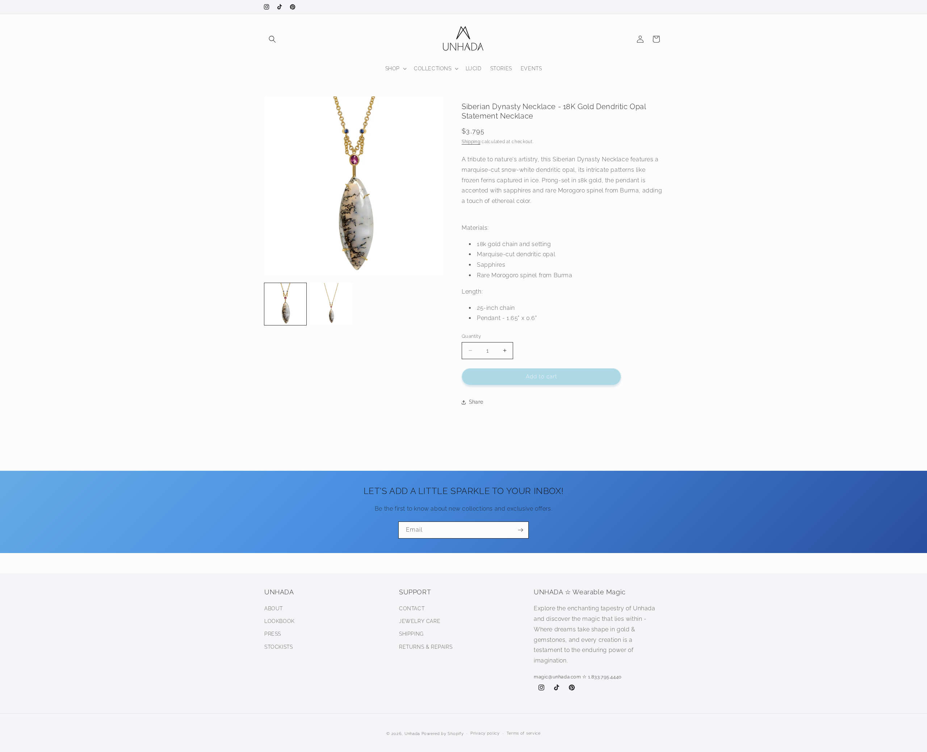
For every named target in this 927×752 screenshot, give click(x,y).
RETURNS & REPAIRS (425, 647)
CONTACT (411, 608)
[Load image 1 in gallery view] (285, 304)
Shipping (471, 141)
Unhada (412, 733)
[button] (272, 39)
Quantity (471, 336)
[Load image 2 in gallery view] (331, 304)
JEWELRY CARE (419, 621)
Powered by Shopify (442, 733)
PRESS (272, 634)
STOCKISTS (278, 647)
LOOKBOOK (279, 621)
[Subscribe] (520, 530)
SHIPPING (411, 634)
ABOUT (273, 608)
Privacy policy (485, 733)
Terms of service (524, 733)
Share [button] (476, 402)
